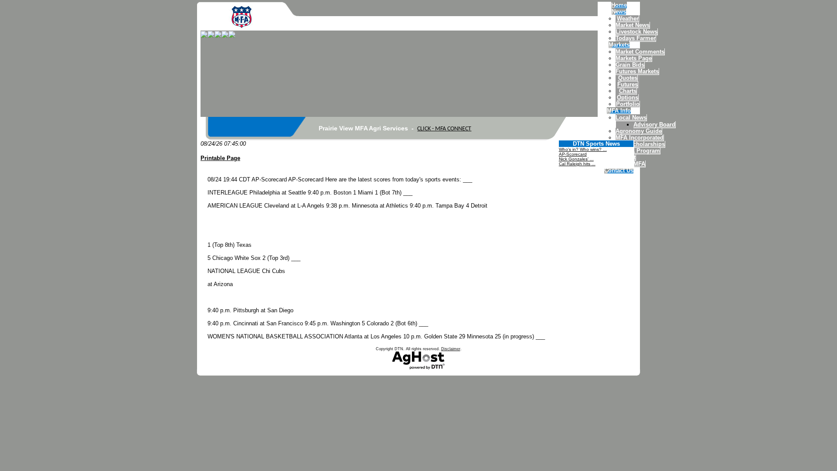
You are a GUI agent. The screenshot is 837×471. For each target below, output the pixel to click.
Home (619, 5)
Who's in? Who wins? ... (583, 149)
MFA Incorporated (639, 137)
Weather (628, 18)
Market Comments (640, 51)
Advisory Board (654, 124)
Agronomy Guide (639, 131)
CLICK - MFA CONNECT (444, 129)
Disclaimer (450, 349)
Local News (631, 117)
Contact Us (618, 170)
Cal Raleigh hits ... (577, 163)
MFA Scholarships (640, 144)
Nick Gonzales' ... (576, 159)
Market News (633, 25)
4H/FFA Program (638, 150)
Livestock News (636, 31)
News (619, 11)
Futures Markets (637, 71)
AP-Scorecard (573, 154)
